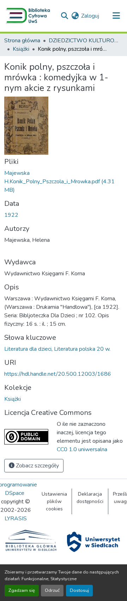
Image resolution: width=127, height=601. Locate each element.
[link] (63, 181)
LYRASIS (16, 518)
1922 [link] (11, 215)
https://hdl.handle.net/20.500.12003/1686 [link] (57, 374)
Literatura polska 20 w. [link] (82, 349)
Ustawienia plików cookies (54, 501)
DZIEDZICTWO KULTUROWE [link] (84, 40)
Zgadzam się (21, 590)
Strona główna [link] (22, 40)
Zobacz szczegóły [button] (36, 466)
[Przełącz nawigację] (116, 16)
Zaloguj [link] (90, 16)
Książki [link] (21, 49)
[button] (29, 15)
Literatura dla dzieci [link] (28, 349)
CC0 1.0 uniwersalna (82, 449)
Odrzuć (52, 590)
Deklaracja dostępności (90, 498)
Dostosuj (79, 590)
